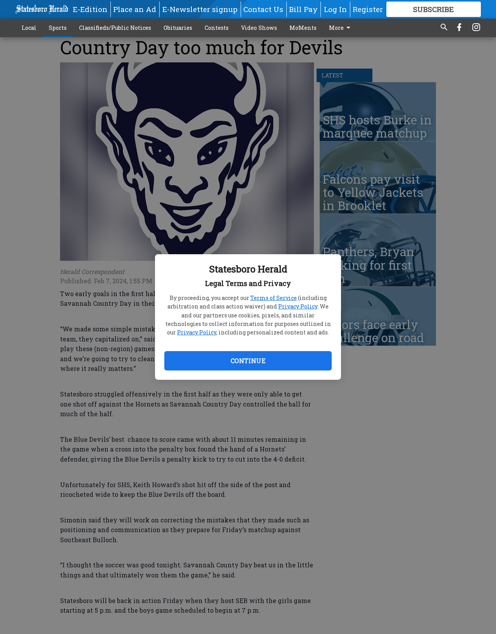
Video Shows (259, 27)
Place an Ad (134, 9)
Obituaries (178, 27)
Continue (248, 361)
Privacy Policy (297, 306)
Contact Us (263, 9)
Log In (335, 9)
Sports (58, 27)
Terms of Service (273, 297)
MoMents (303, 27)
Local (29, 27)
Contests (217, 27)
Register (368, 9)
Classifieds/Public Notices (115, 27)
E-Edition (90, 9)
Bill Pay (303, 9)
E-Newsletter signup (200, 9)
